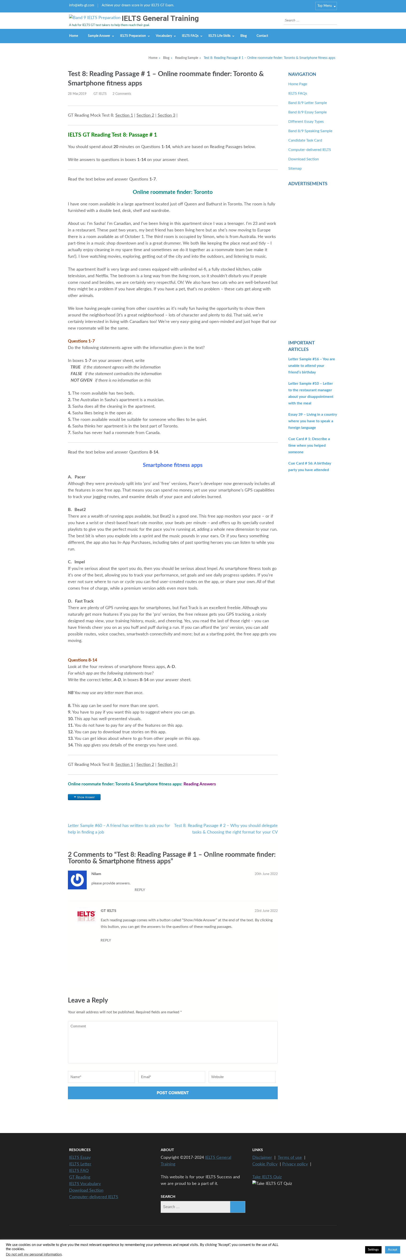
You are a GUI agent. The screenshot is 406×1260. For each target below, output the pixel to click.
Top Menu (324, 6)
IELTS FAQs (190, 36)
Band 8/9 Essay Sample (307, 112)
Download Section (303, 159)
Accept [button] (392, 1249)
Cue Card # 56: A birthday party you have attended (309, 466)
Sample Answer (99, 36)
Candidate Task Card (305, 140)
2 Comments (122, 94)
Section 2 (145, 115)
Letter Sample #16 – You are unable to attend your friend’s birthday (311, 365)
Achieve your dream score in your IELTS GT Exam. (138, 5)
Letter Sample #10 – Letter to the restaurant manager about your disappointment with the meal (310, 393)
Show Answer (86, 797)
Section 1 (124, 115)
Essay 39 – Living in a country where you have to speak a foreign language (312, 421)
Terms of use (290, 1158)
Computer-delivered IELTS (309, 150)
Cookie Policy (264, 1164)
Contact (262, 36)
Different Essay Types (306, 121)
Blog (243, 36)
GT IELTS (100, 94)
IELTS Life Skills (219, 36)
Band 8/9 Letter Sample (307, 103)
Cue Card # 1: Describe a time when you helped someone (309, 445)
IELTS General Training (160, 18)
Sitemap (295, 168)
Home (73, 36)
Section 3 (166, 115)
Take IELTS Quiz (267, 1177)
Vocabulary (164, 36)
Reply (140, 890)
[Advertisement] (312, 260)
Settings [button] (373, 1249)
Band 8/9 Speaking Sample (310, 131)
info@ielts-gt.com (81, 5)
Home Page (297, 84)
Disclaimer (262, 1158)
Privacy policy (295, 1164)
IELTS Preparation (133, 36)
